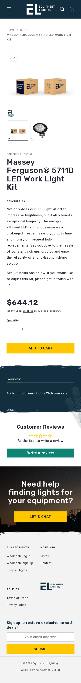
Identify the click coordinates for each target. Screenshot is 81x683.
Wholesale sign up (20, 563)
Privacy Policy (16, 604)
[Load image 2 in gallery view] (40, 131)
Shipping (28, 311)
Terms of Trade (17, 598)
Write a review (40, 453)
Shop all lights (17, 570)
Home (11, 30)
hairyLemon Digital (48, 669)
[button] (9, 9)
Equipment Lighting (45, 663)
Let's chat (40, 517)
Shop (23, 30)
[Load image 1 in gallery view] (18, 131)
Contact (46, 563)
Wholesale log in (19, 556)
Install (44, 556)
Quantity (13, 320)
